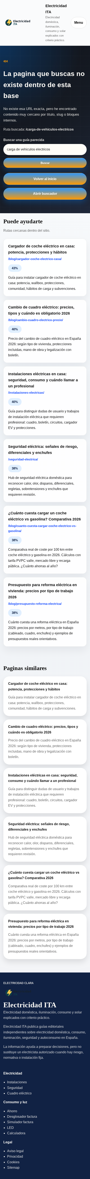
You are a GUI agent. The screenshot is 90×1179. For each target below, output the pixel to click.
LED (10, 1127)
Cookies (13, 1162)
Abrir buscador (45, 193)
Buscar (45, 163)
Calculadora (16, 1133)
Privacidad (15, 1156)
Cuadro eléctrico (19, 1093)
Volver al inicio (45, 179)
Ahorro (12, 1111)
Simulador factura (20, 1122)
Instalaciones (17, 1082)
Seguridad (15, 1088)
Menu (78, 22)
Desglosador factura (22, 1116)
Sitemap (13, 1167)
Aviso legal (15, 1151)
